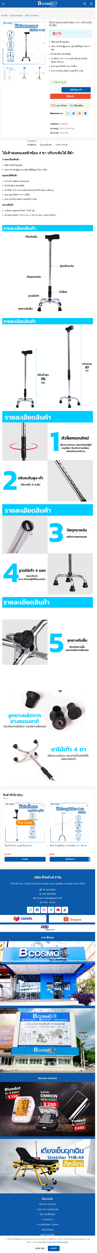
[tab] (32, 144)
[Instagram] (44, 910)
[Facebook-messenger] (73, 113)
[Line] (67, 113)
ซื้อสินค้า (70, 96)
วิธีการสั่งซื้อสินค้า (48, 1214)
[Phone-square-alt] (79, 113)
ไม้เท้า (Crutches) (32, 15)
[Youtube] (58, 910)
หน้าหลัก (4, 15)
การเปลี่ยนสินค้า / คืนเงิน (47, 1225)
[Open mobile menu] (3, 3)
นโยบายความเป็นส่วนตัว (47, 1209)
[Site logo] (47, 4)
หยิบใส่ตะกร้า (76, 90)
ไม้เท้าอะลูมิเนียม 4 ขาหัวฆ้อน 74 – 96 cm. (68, 845)
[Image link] (22, 918)
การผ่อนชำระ (48, 1219)
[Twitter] (51, 910)
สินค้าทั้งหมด (47, 1230)
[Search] (85, 3)
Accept (53, 1248)
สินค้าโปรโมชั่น (48, 1235)
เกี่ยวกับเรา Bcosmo (47, 1204)
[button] (4, 43)
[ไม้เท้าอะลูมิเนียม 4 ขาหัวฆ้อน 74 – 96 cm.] (70, 822)
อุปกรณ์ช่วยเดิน (16, 15)
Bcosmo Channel (47, 1078)
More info (40, 1248)
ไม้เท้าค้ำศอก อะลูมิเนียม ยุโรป (18, 845)
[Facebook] (37, 910)
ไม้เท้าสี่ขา (64, 133)
